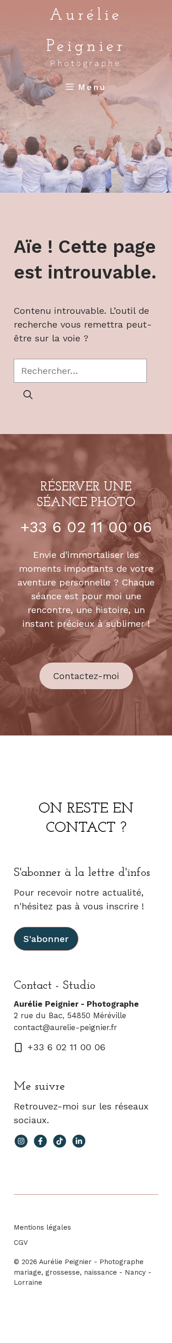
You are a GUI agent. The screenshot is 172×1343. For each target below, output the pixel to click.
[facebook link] (40, 1141)
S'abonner (46, 938)
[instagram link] (21, 1141)
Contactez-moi (86, 675)
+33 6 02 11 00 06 (86, 527)
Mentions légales (42, 1227)
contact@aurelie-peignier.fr (65, 1027)
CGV (21, 1242)
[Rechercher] (28, 395)
